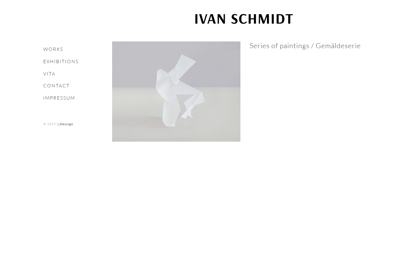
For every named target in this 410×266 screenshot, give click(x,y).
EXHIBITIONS (61, 61)
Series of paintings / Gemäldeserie (305, 45)
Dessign (66, 124)
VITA (49, 74)
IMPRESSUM (59, 98)
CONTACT (56, 85)
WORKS (53, 49)
